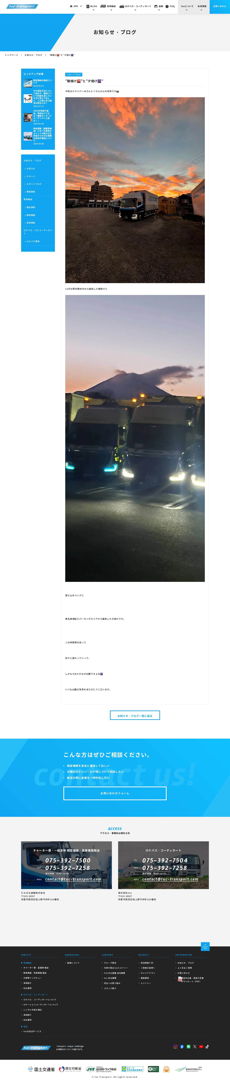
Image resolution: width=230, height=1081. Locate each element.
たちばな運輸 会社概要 (114, 973)
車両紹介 (27, 983)
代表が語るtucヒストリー (116, 968)
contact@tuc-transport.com (73, 879)
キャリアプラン (148, 973)
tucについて (187, 6)
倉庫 (161, 6)
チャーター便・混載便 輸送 (36, 968)
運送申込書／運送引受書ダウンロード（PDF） (192, 980)
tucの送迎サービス (32, 1031)
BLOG (93, 6)
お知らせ (31, 168)
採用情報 (202, 6)
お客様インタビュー (32, 978)
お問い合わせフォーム (115, 793)
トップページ (11, 55)
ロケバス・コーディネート (138, 6)
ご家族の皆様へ (148, 968)
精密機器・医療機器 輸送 (35, 973)
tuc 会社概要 (110, 978)
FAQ (172, 6)
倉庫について (73, 963)
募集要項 (31, 191)
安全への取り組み (112, 983)
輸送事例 (31, 207)
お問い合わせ (220, 6)
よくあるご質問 (185, 968)
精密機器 (31, 215)
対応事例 (27, 988)
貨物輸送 (111, 6)
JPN (75, 6)
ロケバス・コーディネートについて (39, 999)
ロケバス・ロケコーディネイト (38, 232)
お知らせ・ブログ (33, 55)
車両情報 (31, 223)
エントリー (146, 983)
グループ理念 (110, 963)
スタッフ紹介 (110, 988)
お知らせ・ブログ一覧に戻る (135, 716)
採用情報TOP (147, 963)
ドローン (31, 176)
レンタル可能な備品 (32, 1010)
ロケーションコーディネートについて (40, 1004)
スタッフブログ (34, 184)
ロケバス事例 (33, 241)
